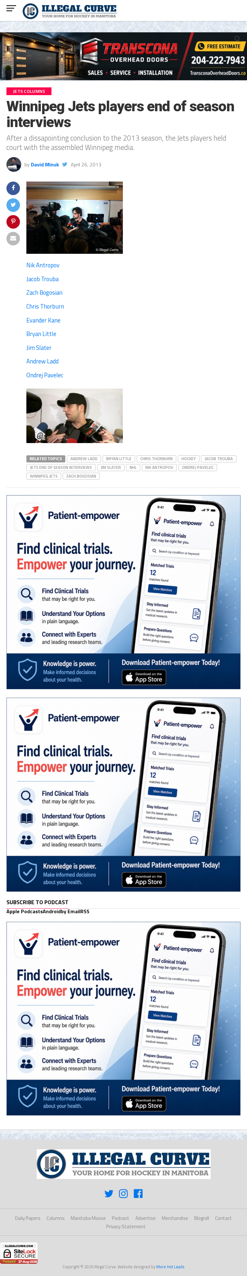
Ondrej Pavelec (44, 375)
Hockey (188, 458)
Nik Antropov (42, 265)
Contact (223, 1218)
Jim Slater (38, 347)
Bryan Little (41, 333)
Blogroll (201, 1218)
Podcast (120, 1218)
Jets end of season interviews (61, 467)
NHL (133, 467)
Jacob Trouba (42, 278)
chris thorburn (156, 458)
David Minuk (45, 164)
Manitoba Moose (88, 1218)
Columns (56, 1218)
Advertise (145, 1218)
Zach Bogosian (44, 292)
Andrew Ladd (42, 361)
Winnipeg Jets (44, 476)
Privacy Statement (126, 1226)
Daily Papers (28, 1218)
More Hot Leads (170, 1266)
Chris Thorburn (45, 306)
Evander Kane (43, 320)
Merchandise (175, 1218)
